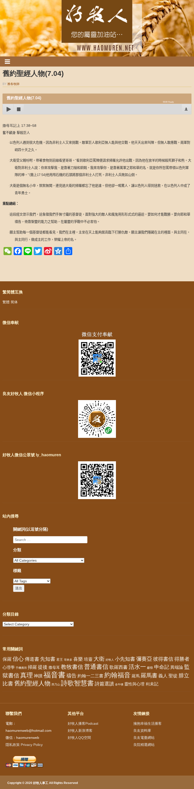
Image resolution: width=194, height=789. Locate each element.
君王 (59, 659)
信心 (18, 659)
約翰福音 (117, 675)
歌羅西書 (118, 667)
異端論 (176, 667)
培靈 (88, 659)
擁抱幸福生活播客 (147, 723)
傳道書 (32, 659)
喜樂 (78, 659)
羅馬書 (149, 675)
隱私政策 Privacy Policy (24, 745)
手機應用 (21, 667)
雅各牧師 (13, 84)
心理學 (9, 667)
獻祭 (150, 668)
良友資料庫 (142, 731)
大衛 (99, 659)
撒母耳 (54, 667)
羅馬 (136, 676)
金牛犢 (119, 684)
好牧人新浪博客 (80, 731)
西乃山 (56, 684)
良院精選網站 (144, 745)
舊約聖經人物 (32, 683)
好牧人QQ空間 (79, 738)
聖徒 (173, 675)
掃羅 (32, 667)
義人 (162, 675)
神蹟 (38, 676)
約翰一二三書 (90, 676)
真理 (26, 675)
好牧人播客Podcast (83, 723)
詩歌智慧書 (77, 683)
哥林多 (68, 659)
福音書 (54, 675)
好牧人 (110, 659)
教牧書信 (72, 667)
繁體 (6, 302)
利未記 (152, 684)
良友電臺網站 (144, 738)
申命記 (161, 667)
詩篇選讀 (104, 683)
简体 (14, 302)
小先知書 (125, 659)
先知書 (47, 659)
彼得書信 (163, 659)
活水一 (137, 666)
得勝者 (181, 659)
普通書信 (96, 666)
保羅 (7, 659)
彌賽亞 (144, 659)
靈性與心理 (134, 684)
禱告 (71, 675)
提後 (42, 667)
